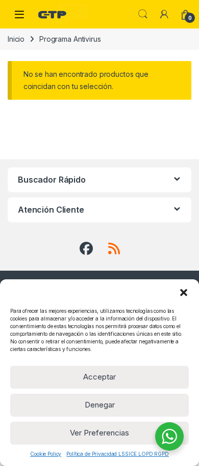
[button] (184, 292)
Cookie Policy (45, 454)
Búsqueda (142, 14)
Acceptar (99, 377)
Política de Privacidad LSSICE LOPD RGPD (117, 454)
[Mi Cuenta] (164, 14)
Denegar (100, 405)
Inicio (16, 39)
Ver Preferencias (99, 433)
